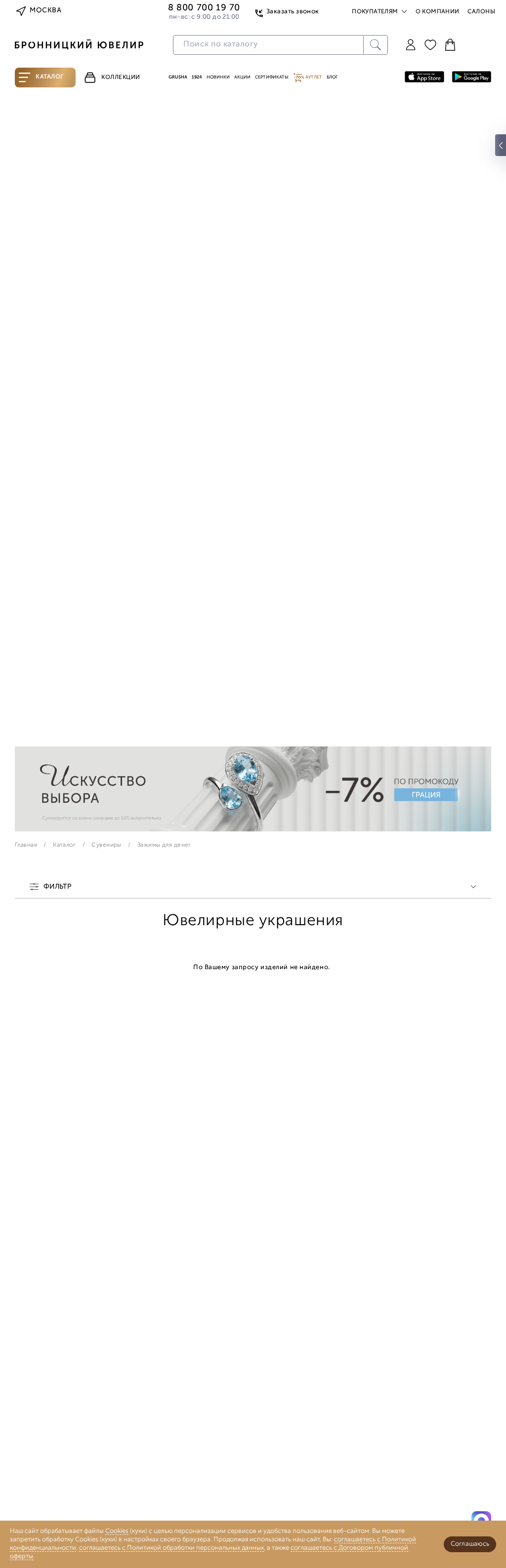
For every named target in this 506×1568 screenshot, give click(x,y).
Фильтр (57, 887)
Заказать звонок (292, 11)
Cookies (116, 1531)
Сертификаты (272, 77)
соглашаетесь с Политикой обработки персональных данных (171, 1548)
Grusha (178, 77)
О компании (438, 12)
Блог (332, 77)
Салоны (481, 12)
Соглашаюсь (470, 1544)
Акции (242, 77)
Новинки (218, 77)
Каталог (50, 77)
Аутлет (313, 77)
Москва (45, 10)
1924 (197, 77)
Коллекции (120, 77)
